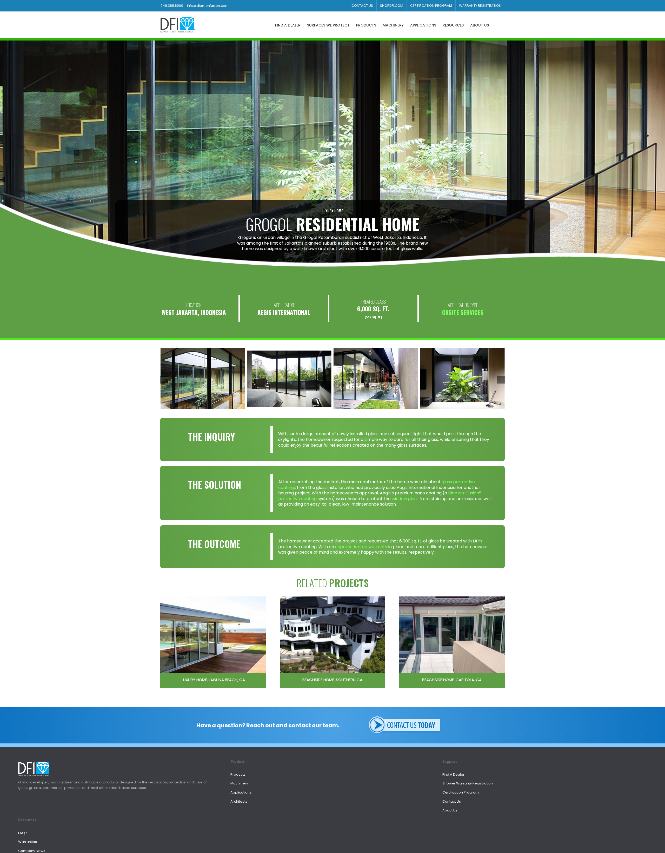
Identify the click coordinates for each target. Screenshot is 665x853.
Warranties (27, 841)
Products (237, 774)
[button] (496, 25)
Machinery (239, 783)
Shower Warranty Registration (467, 783)
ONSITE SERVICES (462, 312)
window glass (405, 499)
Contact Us (451, 801)
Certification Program (460, 792)
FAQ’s (23, 832)
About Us (449, 810)
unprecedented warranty (361, 547)
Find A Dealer (453, 774)
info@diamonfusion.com (208, 5)
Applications (240, 792)
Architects (238, 801)
